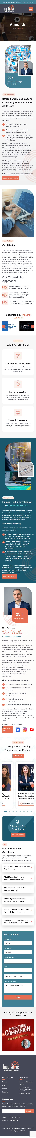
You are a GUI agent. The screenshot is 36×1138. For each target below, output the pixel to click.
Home (14, 29)
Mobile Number (9, 957)
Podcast (5, 1092)
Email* (6, 966)
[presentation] (3, 326)
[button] (5, 811)
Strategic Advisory (25, 1093)
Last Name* (8, 948)
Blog (3, 1085)
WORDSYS (22, 1131)
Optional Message (10, 982)
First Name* (8, 939)
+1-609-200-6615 (14, 1117)
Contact (4, 1089)
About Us (21, 29)
